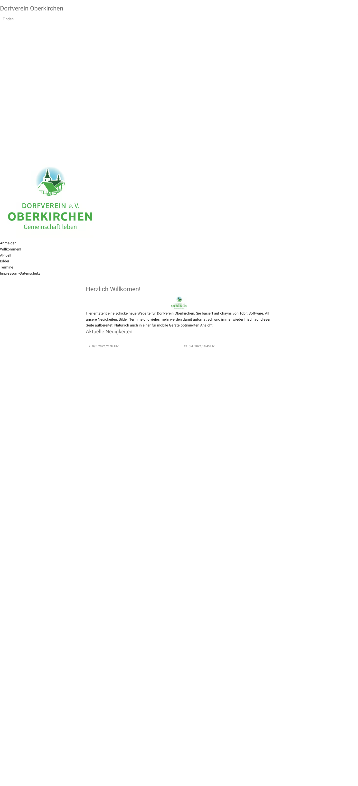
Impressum (9, 273)
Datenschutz (30, 273)
